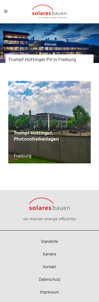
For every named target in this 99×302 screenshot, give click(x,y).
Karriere (49, 254)
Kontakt (49, 267)
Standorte (49, 241)
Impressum (49, 292)
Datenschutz (50, 279)
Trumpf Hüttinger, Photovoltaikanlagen (36, 136)
